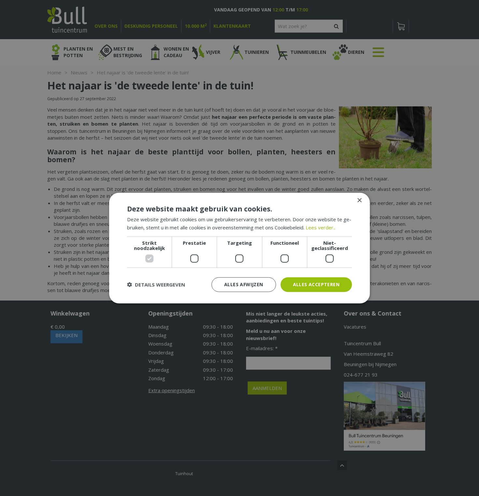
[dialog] (239, 248)
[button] (156, 284)
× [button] (359, 200)
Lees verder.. (320, 227)
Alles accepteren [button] (316, 284)
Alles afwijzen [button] (243, 284)
